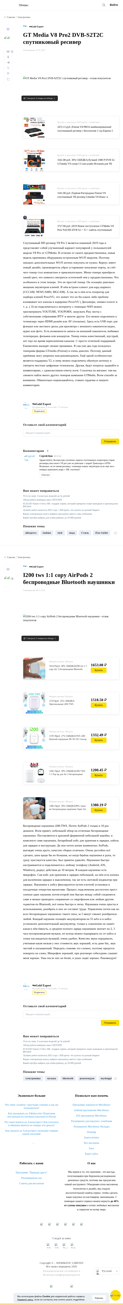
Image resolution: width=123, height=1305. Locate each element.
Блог (91, 1148)
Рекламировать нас (31, 1178)
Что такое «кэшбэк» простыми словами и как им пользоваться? (31, 1106)
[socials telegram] (74, 1247)
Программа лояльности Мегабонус (92, 1104)
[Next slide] (115, 533)
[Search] (103, 5)
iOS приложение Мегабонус (91, 1115)
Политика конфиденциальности (61, 1274)
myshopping (108, 1078)
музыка (51, 1078)
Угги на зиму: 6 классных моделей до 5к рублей (46, 496)
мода (72, 532)
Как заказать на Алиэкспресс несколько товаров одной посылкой (31, 1132)
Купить (99, 670)
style (60, 532)
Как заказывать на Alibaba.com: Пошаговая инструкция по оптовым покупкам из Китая (31, 1115)
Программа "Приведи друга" (31, 1172)
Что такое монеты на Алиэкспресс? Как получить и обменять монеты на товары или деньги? (31, 1124)
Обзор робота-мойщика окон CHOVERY (42, 500)
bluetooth (68, 1078)
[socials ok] (57, 1247)
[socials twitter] (66, 1247)
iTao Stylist (101, 532)
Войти (114, 5)
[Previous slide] (26, 533)
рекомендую (87, 1078)
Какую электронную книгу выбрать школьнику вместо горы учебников (57, 514)
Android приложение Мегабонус (91, 1110)
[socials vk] (49, 1247)
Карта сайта (91, 1153)
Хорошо (99, 1298)
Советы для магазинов (31, 1183)
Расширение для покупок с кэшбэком (91, 1121)
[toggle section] (33, 1143)
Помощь (91, 1132)
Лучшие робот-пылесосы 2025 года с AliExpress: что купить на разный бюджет (61, 510)
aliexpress (30, 532)
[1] (8, 52)
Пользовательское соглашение (60, 1271)
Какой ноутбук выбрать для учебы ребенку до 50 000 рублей (52, 518)
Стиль (85, 532)
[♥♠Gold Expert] (26, 26)
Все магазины (91, 1143)
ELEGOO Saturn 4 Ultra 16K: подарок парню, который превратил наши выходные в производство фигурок (70, 504)
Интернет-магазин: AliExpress (61, 662)
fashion (47, 532)
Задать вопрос (91, 1137)
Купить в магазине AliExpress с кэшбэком (78, 122)
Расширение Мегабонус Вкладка (92, 1126)
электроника (33, 1078)
